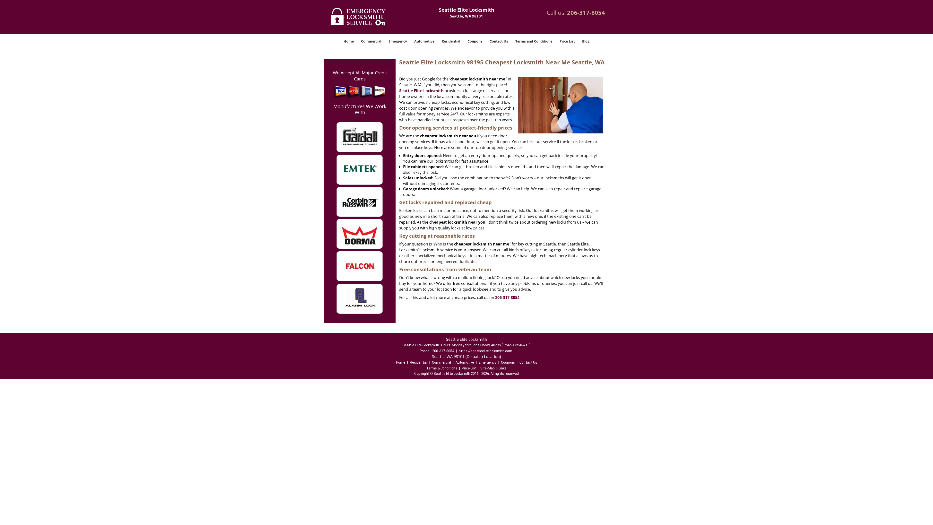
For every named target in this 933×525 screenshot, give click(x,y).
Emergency (398, 41)
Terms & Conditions (441, 368)
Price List (567, 41)
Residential (451, 41)
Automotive (424, 41)
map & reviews (516, 345)
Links (503, 368)
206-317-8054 (586, 13)
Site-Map (487, 368)
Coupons (474, 41)
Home (349, 41)
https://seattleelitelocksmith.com (485, 351)
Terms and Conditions (533, 41)
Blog (585, 41)
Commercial (371, 41)
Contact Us (499, 41)
